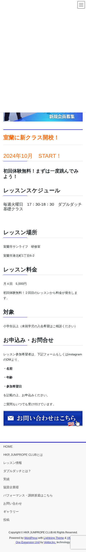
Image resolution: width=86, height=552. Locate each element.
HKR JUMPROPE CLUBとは (23, 454)
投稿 (6, 519)
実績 (6, 479)
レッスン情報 (12, 463)
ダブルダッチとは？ (17, 471)
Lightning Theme (54, 537)
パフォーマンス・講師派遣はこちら (28, 495)
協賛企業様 (11, 487)
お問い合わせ (12, 503)
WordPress (30, 537)
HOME (8, 446)
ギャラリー (11, 511)
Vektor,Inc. (50, 542)
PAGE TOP (79, 532)
